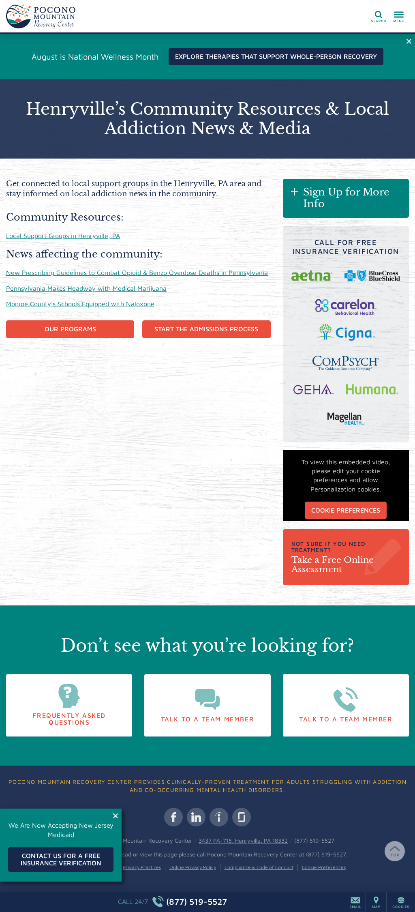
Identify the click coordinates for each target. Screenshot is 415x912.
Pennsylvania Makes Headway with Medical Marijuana (86, 288)
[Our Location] (376, 902)
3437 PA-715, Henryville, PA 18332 (243, 840)
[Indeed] (219, 817)
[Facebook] (173, 817)
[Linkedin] (196, 817)
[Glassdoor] (241, 817)
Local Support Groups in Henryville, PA (63, 235)
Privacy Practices (142, 867)
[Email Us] (355, 902)
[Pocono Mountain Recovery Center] (127, 16)
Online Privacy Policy (192, 867)
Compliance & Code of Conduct (259, 867)
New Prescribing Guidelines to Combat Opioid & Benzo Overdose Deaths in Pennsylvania (137, 272)
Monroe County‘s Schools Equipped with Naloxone (80, 303)
